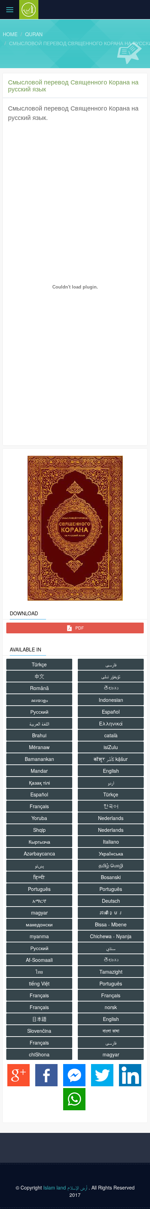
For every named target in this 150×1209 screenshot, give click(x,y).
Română (39, 687)
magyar (39, 912)
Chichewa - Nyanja (111, 936)
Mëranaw (39, 747)
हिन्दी (39, 877)
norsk (111, 1007)
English (111, 770)
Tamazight (110, 971)
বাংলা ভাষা (111, 1030)
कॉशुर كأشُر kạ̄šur (111, 758)
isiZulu (111, 747)
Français (39, 806)
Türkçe (39, 664)
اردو (111, 782)
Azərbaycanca (39, 853)
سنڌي (110, 947)
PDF (79, 628)
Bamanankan (39, 758)
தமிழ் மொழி (111, 865)
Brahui (39, 735)
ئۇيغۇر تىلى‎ (110, 676)
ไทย (39, 971)
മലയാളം (39, 699)
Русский (39, 711)
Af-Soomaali (39, 959)
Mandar (39, 770)
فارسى (111, 664)
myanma (39, 936)
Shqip (39, 829)
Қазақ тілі (39, 782)
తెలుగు (111, 687)
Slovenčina (39, 1030)
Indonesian (111, 699)
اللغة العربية (39, 723)
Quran (34, 34)
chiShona (39, 1054)
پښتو (39, 865)
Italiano (111, 841)
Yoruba (39, 817)
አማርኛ (39, 900)
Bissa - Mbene (111, 924)
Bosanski (111, 877)
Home (10, 34)
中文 (39, 676)
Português (39, 888)
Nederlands (110, 817)
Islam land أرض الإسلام (65, 1187)
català (111, 735)
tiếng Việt (39, 983)
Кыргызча (39, 841)
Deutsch (111, 900)
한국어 (111, 806)
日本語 (39, 1018)
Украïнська (111, 853)
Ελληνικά (111, 723)
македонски (39, 924)
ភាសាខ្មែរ (111, 912)
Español (111, 711)
